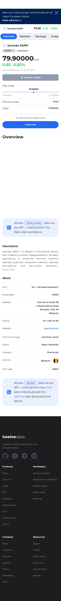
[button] (57, 17)
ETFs (4, 492)
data (13, 436)
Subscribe (30, 124)
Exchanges (7, 499)
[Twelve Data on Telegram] (24, 455)
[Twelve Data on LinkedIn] (34, 455)
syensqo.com (51, 328)
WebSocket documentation (45, 479)
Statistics (25, 36)
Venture (19, 396)
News (4, 582)
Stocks (5, 473)
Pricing (5, 524)
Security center (39, 569)
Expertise (6, 563)
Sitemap (37, 575)
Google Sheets (9, 518)
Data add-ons (10, 20)
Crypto (5, 486)
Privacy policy (39, 556)
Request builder (40, 486)
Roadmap (37, 499)
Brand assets (7, 575)
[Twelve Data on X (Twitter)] (15, 455)
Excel (4, 511)
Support (36, 544)
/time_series (33, 223)
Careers (5, 569)
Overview (8, 36)
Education (6, 556)
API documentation (41, 473)
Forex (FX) (7, 479)
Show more (8, 269)
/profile (31, 383)
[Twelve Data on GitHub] (5, 455)
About (5, 544)
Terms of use (38, 563)
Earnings (40, 36)
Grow (49, 387)
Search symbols (9, 505)
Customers (7, 550)
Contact (36, 550)
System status (39, 492)
